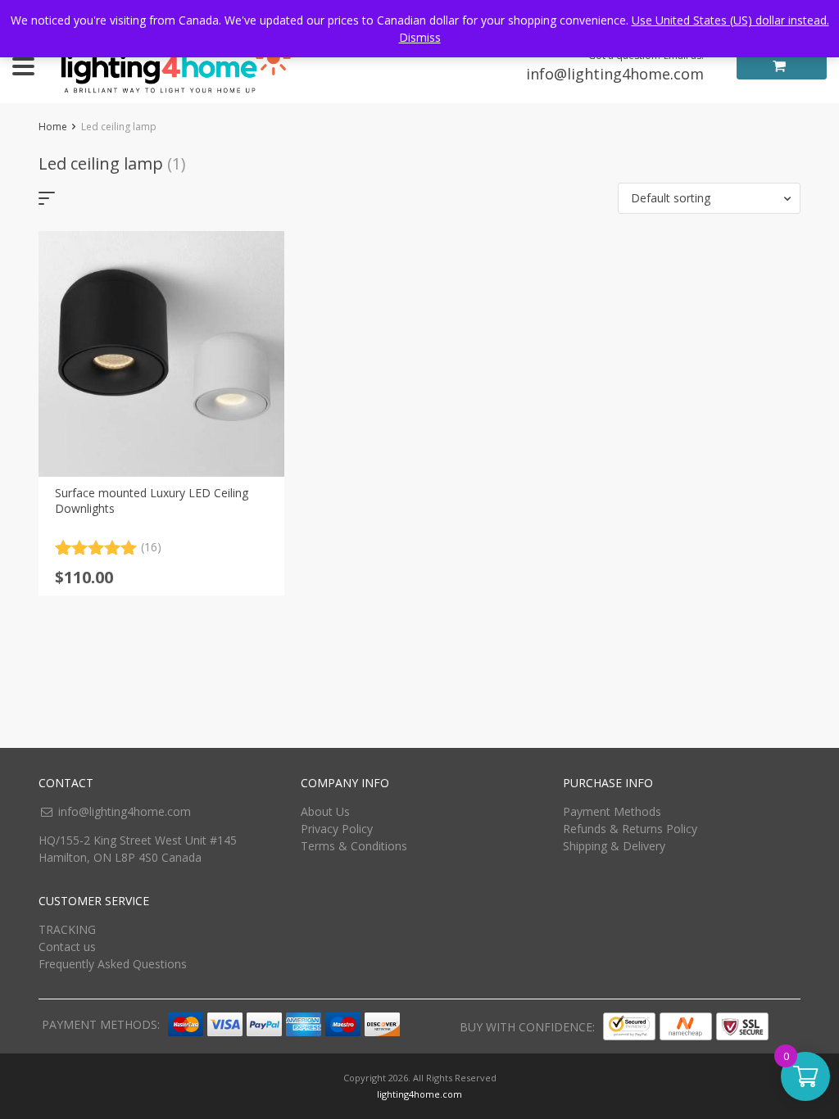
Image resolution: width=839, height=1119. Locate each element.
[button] (709, 198)
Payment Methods (612, 811)
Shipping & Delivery (614, 846)
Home (53, 127)
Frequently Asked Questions (113, 964)
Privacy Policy (337, 828)
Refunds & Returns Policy (630, 828)
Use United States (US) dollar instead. (730, 20)
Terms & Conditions (354, 846)
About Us (325, 811)
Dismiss (420, 37)
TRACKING (67, 929)
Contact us (67, 946)
